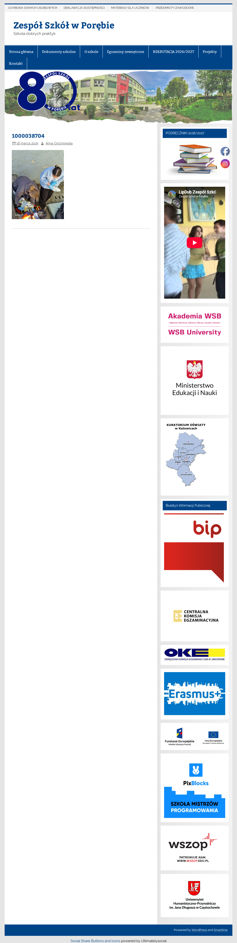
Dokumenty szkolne (59, 51)
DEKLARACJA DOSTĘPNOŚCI (84, 7)
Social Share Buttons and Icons (95, 941)
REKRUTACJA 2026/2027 (173, 51)
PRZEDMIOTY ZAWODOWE (175, 7)
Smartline (221, 930)
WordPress (199, 930)
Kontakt (16, 63)
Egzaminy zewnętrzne (125, 51)
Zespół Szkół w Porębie (63, 25)
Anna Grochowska (59, 143)
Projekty (210, 51)
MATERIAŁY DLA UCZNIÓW (130, 7)
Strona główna (21, 51)
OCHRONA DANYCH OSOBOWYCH (32, 7)
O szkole (91, 51)
